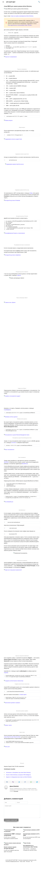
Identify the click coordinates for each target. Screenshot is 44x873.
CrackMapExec (7, 409)
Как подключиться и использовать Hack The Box (19, 25)
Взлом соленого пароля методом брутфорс (10, 847)
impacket (6, 672)
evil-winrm (13, 442)
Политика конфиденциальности (12, 861)
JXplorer (19, 275)
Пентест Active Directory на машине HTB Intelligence (18, 774)
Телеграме (16, 791)
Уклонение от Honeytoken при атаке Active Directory (18, 772)
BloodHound (25, 463)
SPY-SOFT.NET (10, 2)
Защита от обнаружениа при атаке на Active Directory (19, 777)
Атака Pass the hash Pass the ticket (12, 737)
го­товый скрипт (22, 694)
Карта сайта (22, 861)
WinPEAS (6, 462)
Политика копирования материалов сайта (27, 860)
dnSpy (31, 193)
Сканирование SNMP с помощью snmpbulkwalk (12, 834)
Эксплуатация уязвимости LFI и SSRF (31, 834)
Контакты (28, 861)
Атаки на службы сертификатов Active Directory (22, 16)
